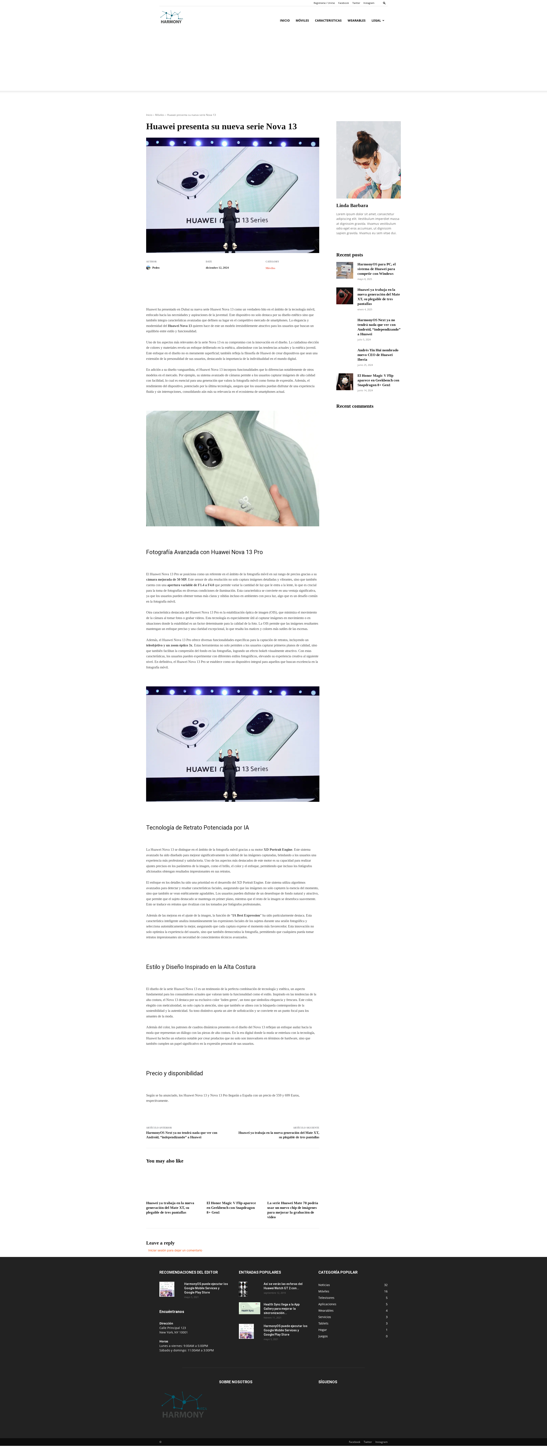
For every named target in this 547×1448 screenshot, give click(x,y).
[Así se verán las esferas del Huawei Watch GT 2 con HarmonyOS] (243, 1289)
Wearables (357, 20)
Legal (376, 20)
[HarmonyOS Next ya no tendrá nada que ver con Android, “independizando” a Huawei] (344, 326)
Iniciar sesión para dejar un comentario (175, 1250)
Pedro (156, 267)
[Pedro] (149, 268)
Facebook (343, 2)
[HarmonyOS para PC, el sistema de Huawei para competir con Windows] (344, 270)
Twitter (356, 2)
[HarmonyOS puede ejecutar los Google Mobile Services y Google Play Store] (166, 1289)
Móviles (302, 20)
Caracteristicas (328, 20)
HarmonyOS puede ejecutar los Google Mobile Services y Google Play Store (206, 1288)
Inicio (285, 20)
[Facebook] (176, 294)
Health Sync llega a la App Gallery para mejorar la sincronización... (282, 1309)
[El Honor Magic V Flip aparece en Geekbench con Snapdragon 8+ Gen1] (233, 1183)
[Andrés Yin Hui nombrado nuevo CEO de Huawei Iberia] (344, 356)
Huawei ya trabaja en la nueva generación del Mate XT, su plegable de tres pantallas (170, 1207)
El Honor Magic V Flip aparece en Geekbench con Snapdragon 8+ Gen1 (231, 1207)
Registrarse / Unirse (324, 2)
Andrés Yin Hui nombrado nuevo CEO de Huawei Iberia (377, 355)
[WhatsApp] (205, 294)
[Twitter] (185, 294)
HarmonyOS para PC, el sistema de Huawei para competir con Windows (376, 269)
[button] (384, 2)
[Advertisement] (273, 61)
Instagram (368, 2)
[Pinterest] (195, 294)
